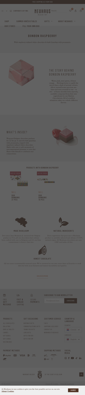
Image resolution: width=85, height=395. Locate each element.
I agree (73, 390)
